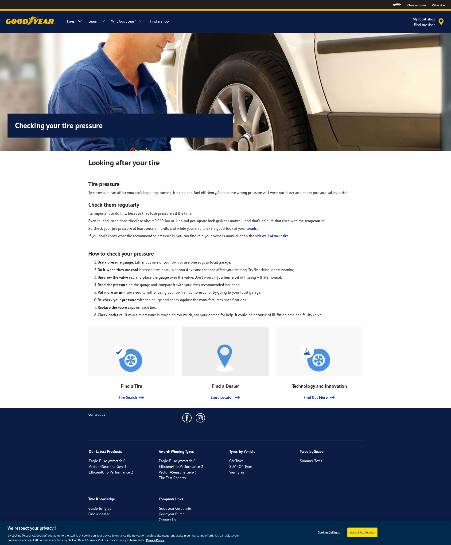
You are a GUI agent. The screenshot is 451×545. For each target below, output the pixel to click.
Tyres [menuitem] (70, 21)
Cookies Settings (329, 532)
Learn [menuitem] (93, 21)
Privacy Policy (155, 540)
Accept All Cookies (362, 532)
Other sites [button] (438, 5)
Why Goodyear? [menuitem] (123, 21)
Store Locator (222, 397)
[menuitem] (397, 4)
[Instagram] (200, 417)
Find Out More (315, 397)
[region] (225, 533)
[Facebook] (187, 417)
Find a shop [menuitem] (159, 21)
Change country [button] (416, 5)
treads (251, 228)
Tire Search (128, 397)
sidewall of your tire (271, 235)
